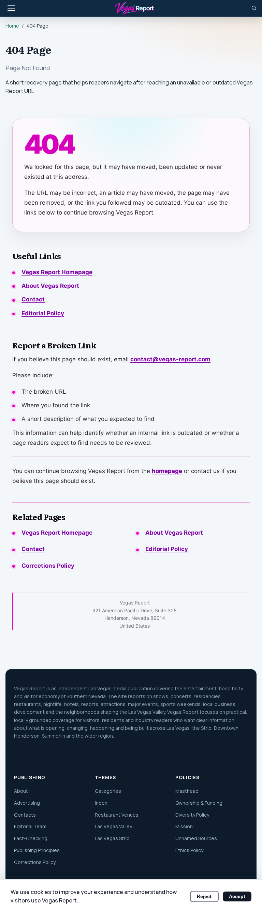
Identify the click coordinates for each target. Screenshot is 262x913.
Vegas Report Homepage (56, 272)
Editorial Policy (42, 313)
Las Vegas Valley (113, 826)
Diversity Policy (192, 815)
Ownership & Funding (198, 803)
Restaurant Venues (117, 815)
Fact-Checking (30, 838)
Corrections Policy (47, 565)
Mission (184, 826)
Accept (237, 896)
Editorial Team (30, 826)
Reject (204, 896)
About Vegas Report (50, 285)
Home (12, 25)
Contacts (25, 815)
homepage (167, 471)
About (21, 791)
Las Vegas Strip (112, 838)
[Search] (254, 8)
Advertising (27, 803)
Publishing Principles (37, 850)
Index (101, 803)
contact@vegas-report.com (170, 359)
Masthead (187, 791)
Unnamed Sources (196, 838)
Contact (33, 299)
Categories (108, 791)
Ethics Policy (189, 850)
